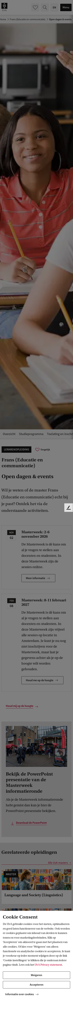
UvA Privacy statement (48, 964)
